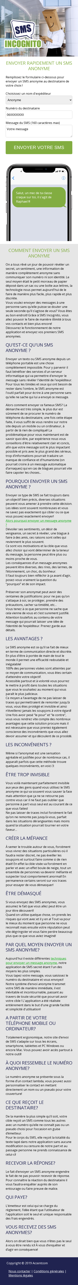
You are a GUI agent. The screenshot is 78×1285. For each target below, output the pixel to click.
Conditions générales (49, 1271)
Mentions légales (21, 1275)
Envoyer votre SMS (39, 147)
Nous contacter (19, 1271)
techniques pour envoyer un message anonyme (36, 960)
